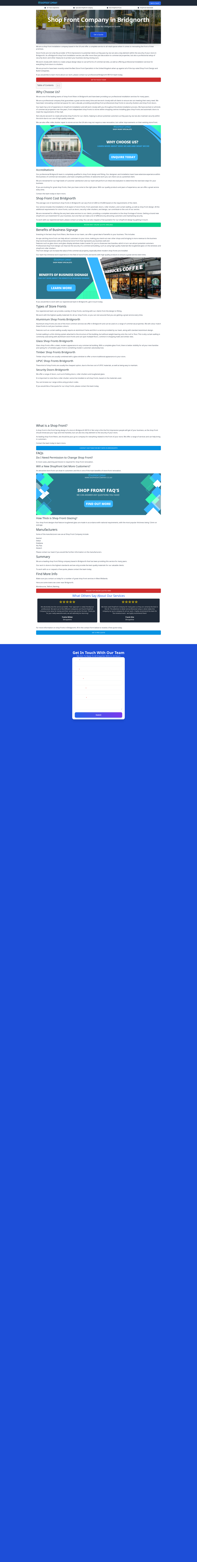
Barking (56, 586)
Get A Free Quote (98, 632)
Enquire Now (98, 639)
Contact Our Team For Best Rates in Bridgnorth (98, 448)
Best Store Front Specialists (82, 68)
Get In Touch (155, 3)
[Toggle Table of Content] (57, 85)
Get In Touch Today (98, 80)
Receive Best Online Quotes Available (98, 225)
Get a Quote (98, 34)
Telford (49, 586)
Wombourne (41, 586)
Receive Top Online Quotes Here (98, 591)
